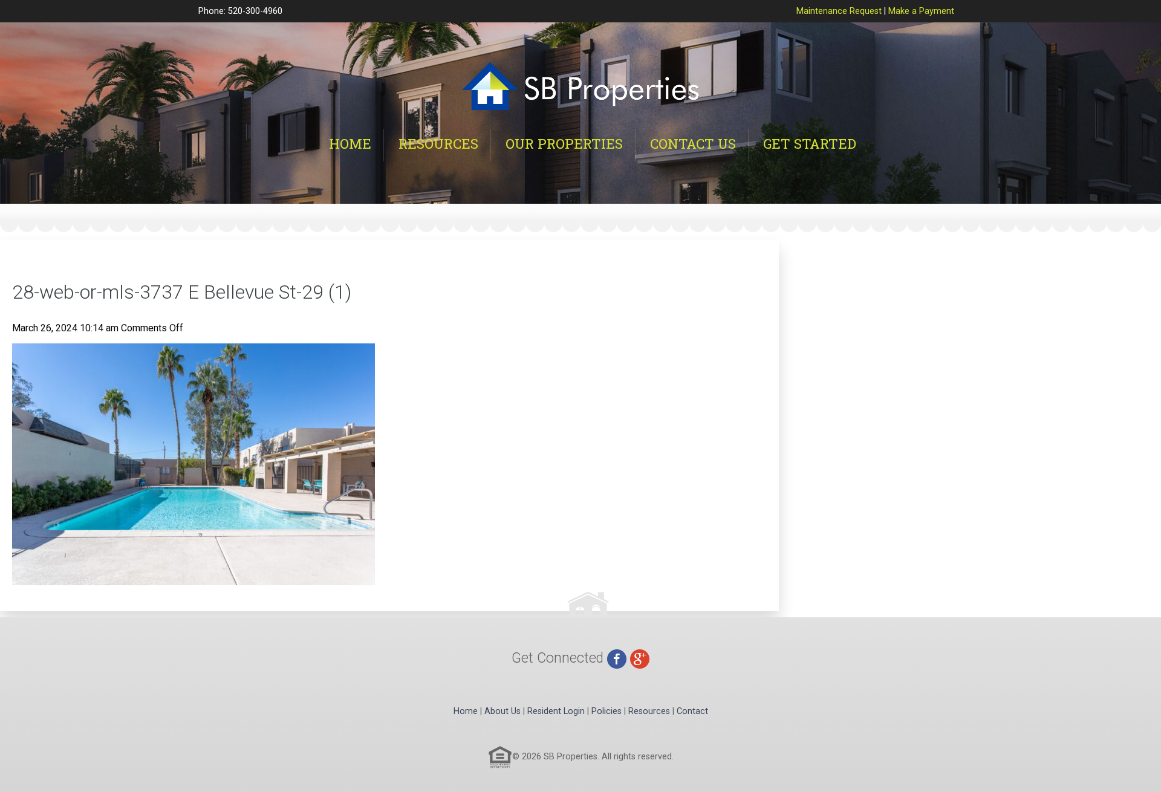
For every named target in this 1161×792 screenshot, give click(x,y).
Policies (606, 711)
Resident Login (556, 711)
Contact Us (693, 143)
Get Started (809, 143)
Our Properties (564, 143)
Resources (438, 143)
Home (350, 143)
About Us (502, 711)
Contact (692, 711)
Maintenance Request (839, 11)
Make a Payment (921, 11)
